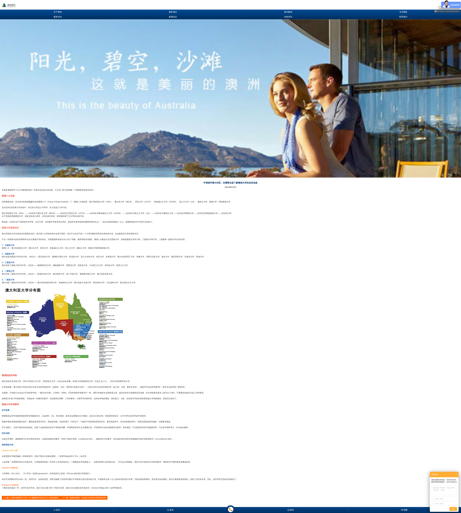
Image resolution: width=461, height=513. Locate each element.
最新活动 (58, 17)
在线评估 (288, 17)
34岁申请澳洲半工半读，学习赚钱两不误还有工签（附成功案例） (34, 498)
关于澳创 (58, 12)
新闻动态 (173, 17)
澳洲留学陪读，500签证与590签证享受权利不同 (88, 498)
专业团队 (403, 12)
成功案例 (288, 12)
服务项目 (173, 12)
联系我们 (403, 17)
